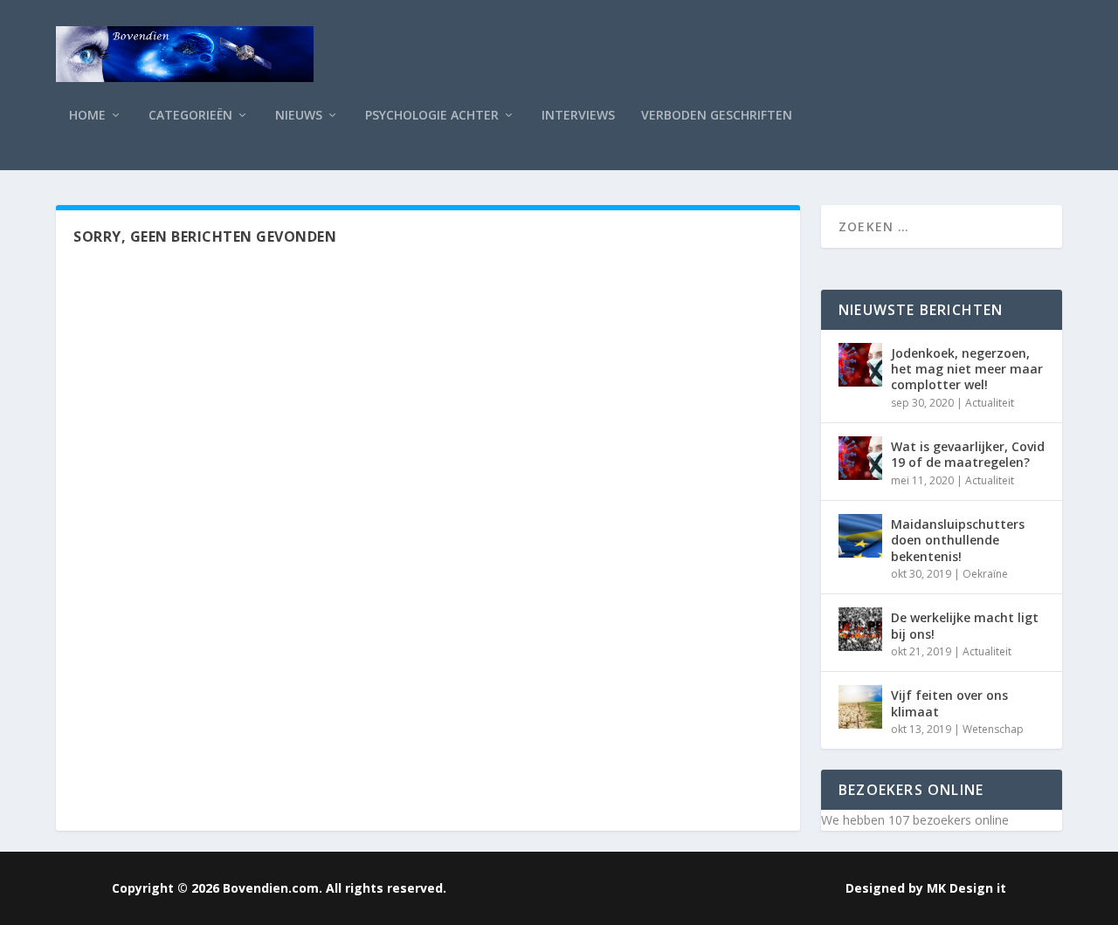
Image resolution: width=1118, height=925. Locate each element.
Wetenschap (993, 729)
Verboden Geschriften (716, 115)
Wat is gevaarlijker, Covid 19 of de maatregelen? (968, 454)
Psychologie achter (432, 115)
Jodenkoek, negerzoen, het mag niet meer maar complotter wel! (967, 369)
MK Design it (966, 888)
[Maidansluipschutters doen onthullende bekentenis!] (860, 536)
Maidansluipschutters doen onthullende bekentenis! (958, 540)
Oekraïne (985, 573)
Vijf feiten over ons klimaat (949, 703)
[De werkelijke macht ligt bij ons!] (860, 629)
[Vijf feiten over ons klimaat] (860, 707)
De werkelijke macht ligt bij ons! (965, 625)
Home (87, 115)
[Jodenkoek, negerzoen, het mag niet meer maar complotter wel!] (860, 365)
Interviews (578, 115)
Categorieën (190, 115)
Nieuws (298, 115)
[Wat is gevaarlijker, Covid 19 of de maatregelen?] (860, 458)
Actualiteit (989, 402)
